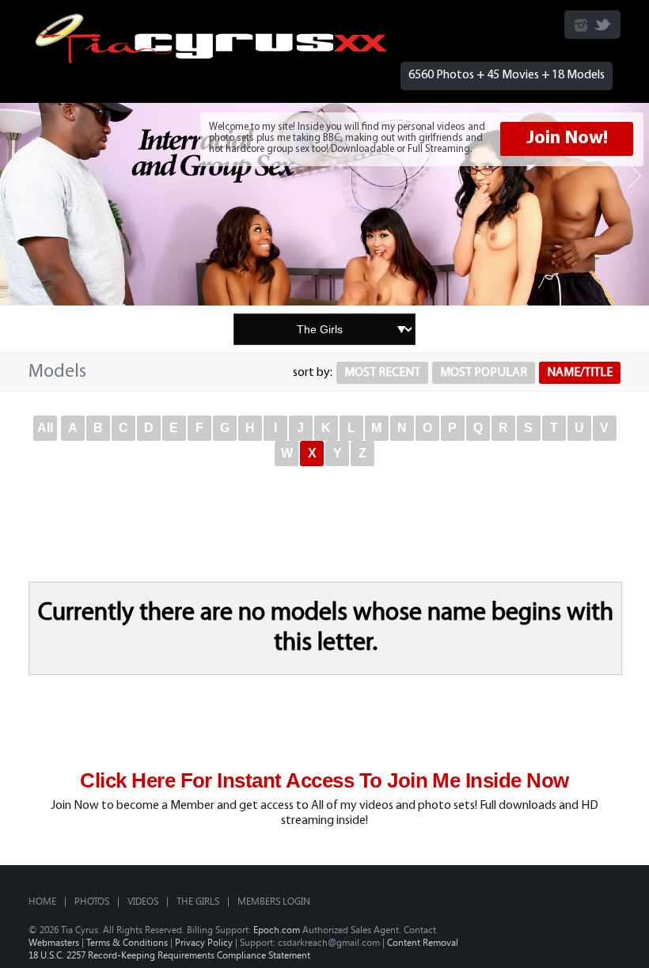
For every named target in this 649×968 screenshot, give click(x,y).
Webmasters (53, 942)
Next (634, 176)
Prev (14, 176)
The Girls (197, 900)
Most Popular (483, 372)
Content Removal (422, 942)
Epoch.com (276, 929)
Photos (91, 900)
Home (42, 900)
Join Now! (567, 138)
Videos (142, 900)
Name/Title (580, 372)
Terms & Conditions (127, 942)
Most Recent (382, 372)
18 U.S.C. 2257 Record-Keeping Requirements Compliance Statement (169, 954)
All (45, 428)
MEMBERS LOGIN (273, 900)
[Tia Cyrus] (211, 60)
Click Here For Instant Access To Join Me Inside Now (324, 780)
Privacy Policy (204, 942)
